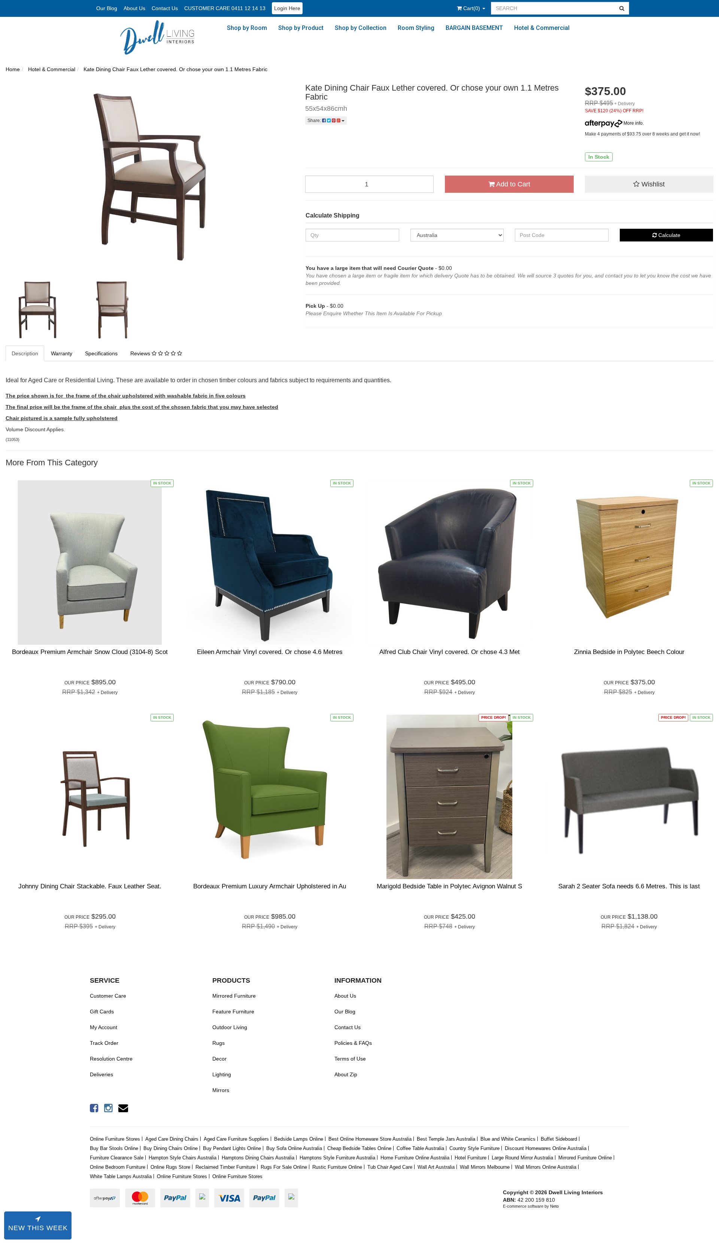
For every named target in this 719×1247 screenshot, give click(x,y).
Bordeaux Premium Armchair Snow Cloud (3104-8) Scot (90, 652)
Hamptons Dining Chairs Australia (258, 1158)
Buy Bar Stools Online (114, 1148)
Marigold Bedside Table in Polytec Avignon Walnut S (449, 886)
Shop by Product (301, 27)
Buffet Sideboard (559, 1139)
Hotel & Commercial (542, 27)
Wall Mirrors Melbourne (485, 1167)
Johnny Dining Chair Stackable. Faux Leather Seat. (89, 886)
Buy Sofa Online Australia (294, 1148)
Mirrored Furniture (234, 996)
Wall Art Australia (436, 1167)
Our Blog (106, 8)
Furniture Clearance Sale (116, 1158)
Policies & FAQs (353, 1043)
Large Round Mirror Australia (522, 1158)
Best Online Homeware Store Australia (370, 1139)
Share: (314, 120)
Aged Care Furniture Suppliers (236, 1139)
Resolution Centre (111, 1059)
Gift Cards (102, 1012)
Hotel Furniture (470, 1158)
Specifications (101, 353)
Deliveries (101, 1074)
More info (632, 123)
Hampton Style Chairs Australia (182, 1158)
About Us (134, 8)
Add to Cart (512, 184)
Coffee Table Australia (420, 1148)
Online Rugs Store (170, 1167)
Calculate (668, 235)
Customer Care (108, 996)
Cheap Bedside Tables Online (359, 1148)
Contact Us (165, 8)
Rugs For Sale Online (284, 1167)
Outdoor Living (229, 1027)
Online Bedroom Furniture (117, 1167)
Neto (554, 1206)
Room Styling (416, 27)
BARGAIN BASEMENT (474, 27)
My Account (103, 1027)
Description (25, 353)
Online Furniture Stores (115, 1139)
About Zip (345, 1074)
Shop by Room (247, 27)
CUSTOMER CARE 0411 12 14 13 (225, 8)
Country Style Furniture (474, 1148)
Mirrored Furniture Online (585, 1158)
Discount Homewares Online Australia (545, 1148)
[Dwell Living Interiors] (162, 37)
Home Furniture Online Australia (414, 1158)
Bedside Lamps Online (298, 1139)
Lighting (221, 1074)
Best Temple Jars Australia (446, 1139)
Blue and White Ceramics (508, 1139)
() (472, 8)
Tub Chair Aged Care (389, 1167)
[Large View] (37, 310)
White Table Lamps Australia (121, 1176)
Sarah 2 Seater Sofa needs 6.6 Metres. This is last (629, 886)
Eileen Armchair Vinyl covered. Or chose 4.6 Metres (270, 652)
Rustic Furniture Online (337, 1167)
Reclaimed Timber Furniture (225, 1167)
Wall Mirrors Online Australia (545, 1167)
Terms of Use (350, 1059)
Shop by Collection (360, 27)
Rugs (218, 1043)
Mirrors (220, 1090)
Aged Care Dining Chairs (171, 1139)
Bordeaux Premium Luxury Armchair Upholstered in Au (269, 886)
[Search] (622, 8)
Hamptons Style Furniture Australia (337, 1158)
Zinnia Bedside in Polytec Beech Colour (629, 652)
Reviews (141, 353)
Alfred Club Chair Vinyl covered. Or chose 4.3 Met (449, 652)
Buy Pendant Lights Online (232, 1148)
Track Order (104, 1043)
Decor (219, 1059)
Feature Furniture (233, 1012)
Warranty (61, 353)
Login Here (287, 8)
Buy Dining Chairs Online (170, 1148)
